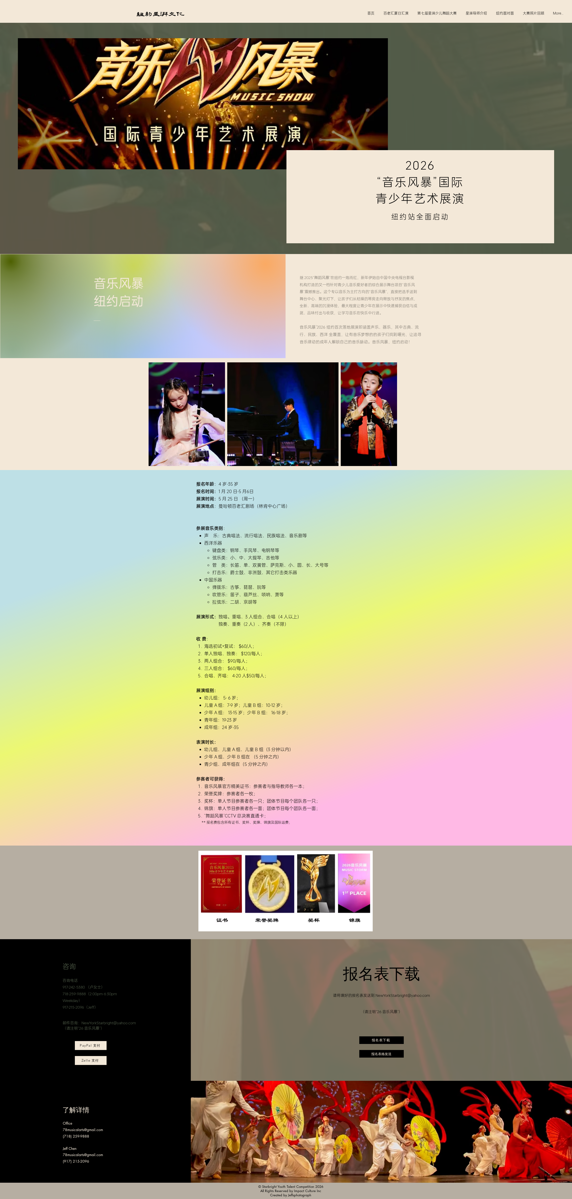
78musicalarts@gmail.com (83, 1130)
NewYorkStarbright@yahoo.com (109, 1022)
